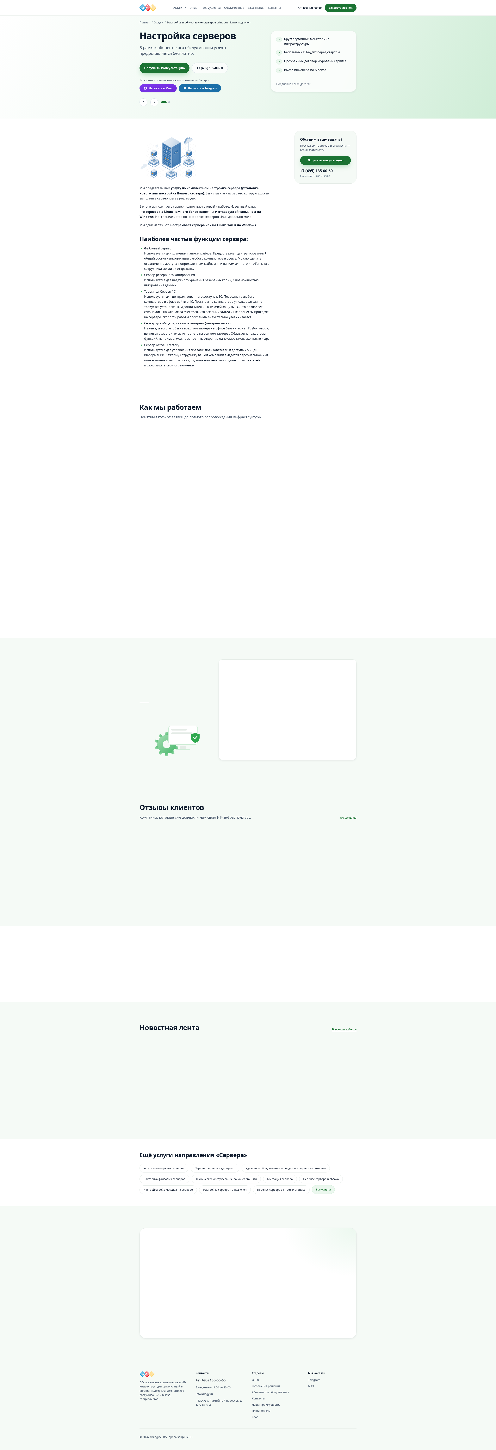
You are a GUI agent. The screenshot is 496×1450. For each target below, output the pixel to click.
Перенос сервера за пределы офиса (281, 1189)
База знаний (256, 7)
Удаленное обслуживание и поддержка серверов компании (286, 1168)
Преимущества (211, 7)
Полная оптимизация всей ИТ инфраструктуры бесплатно (161, 1087)
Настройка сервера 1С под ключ (225, 1189)
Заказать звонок (341, 7)
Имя (265, 1246)
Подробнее (163, 982)
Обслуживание (234, 7)
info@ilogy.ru (204, 1394)
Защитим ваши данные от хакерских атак (213, 1084)
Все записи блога (344, 1029)
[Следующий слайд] (154, 102)
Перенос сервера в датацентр (215, 1168)
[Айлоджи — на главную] (148, 7)
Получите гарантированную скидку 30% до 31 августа (270, 1087)
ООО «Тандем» (157, 900)
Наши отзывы (261, 1411)
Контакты (274, 7)
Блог (255, 1417)
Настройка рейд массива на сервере (168, 1189)
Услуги (177, 7)
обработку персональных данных (315, 1318)
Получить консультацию (164, 68)
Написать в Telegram (202, 88)
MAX (311, 1386)
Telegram (314, 1380)
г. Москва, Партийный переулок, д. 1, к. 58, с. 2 (219, 1403)
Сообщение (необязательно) (282, 1283)
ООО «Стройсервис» (309, 900)
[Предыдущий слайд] (143, 102)
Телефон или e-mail (275, 1265)
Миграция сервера (280, 1179)
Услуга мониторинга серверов (164, 1168)
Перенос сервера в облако (321, 1179)
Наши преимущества (266, 1404)
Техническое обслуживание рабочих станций (226, 1179)
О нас (193, 7)
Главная (145, 22)
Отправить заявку (304, 1328)
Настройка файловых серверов (164, 1179)
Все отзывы (348, 818)
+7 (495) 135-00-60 (310, 7)
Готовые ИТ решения (266, 1386)
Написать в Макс (161, 88)
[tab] (164, 102)
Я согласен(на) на (303, 1318)
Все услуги (323, 1189)
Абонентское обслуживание (270, 1392)
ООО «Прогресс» (232, 900)
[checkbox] (264, 1318)
